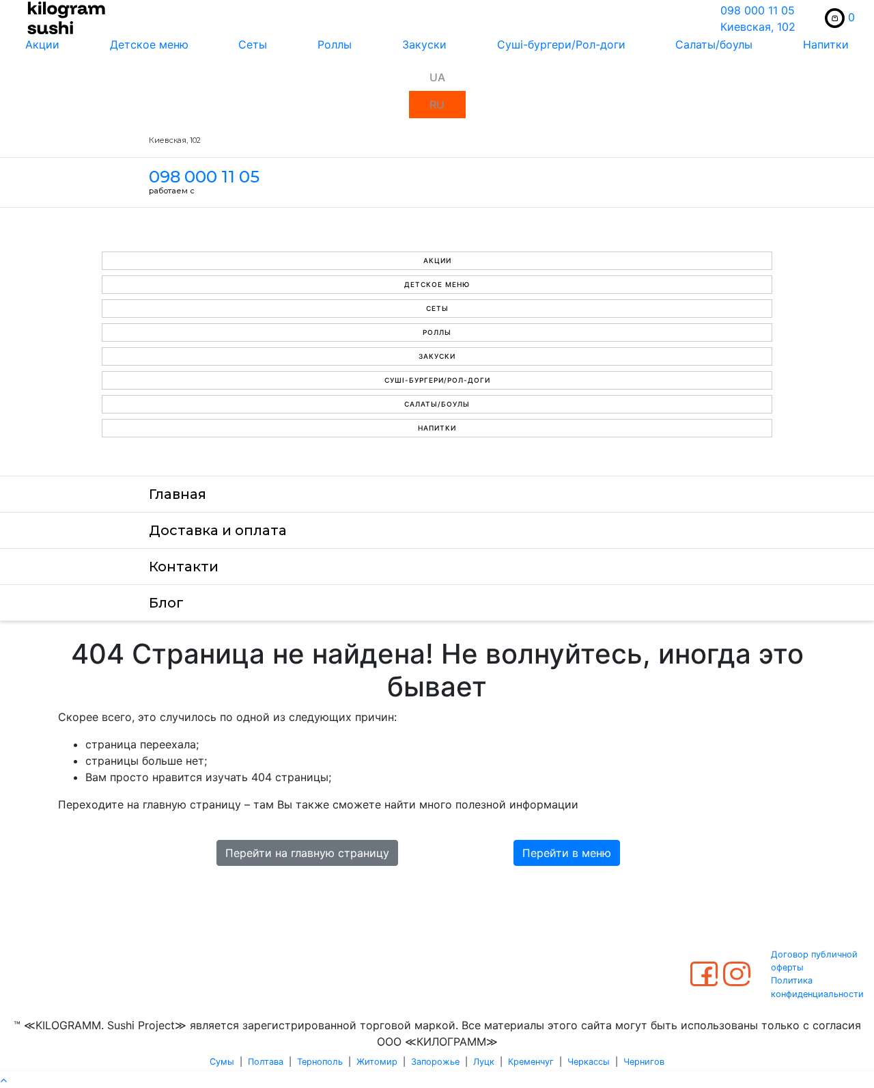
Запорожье (435, 1062)
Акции (42, 44)
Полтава (265, 1062)
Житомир (376, 1062)
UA (437, 77)
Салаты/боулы (713, 44)
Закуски (424, 44)
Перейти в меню (566, 853)
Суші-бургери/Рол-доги (561, 44)
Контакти (183, 566)
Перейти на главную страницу (307, 853)
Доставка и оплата (218, 530)
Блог (166, 603)
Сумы (222, 1062)
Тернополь (320, 1062)
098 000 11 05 (757, 10)
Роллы (335, 44)
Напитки (826, 44)
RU (437, 104)
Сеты (252, 44)
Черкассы (588, 1062)
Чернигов (643, 1062)
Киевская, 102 (757, 26)
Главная (177, 494)
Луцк (483, 1062)
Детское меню (149, 44)
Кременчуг (531, 1062)
